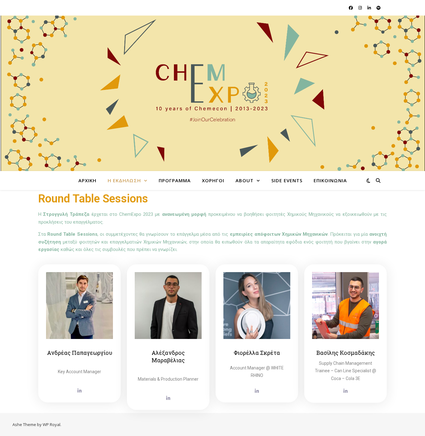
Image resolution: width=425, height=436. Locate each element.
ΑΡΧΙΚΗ (87, 180)
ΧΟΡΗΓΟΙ (213, 180)
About (245, 180)
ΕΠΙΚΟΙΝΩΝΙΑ (330, 180)
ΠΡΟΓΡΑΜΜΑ (175, 180)
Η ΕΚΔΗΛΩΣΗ (124, 180)
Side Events (286, 180)
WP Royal (51, 424)
